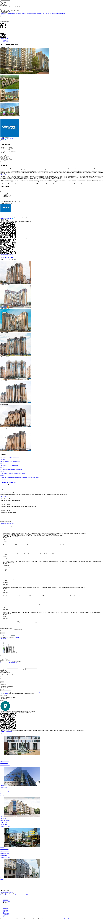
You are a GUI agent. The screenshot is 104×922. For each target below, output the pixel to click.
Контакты (2, 894)
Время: (1, 671)
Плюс (3, 659)
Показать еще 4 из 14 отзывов (6, 628)
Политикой (66, 918)
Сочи (58, 13)
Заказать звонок (3, 29)
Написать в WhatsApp (4, 38)
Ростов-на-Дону (47, 13)
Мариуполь (33, 13)
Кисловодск (23, 13)
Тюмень (61, 13)
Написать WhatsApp (4, 141)
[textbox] (5, 1)
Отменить (18, 661)
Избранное (2, 14)
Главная (4, 896)
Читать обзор (3, 496)
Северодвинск (54, 13)
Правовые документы (9, 894)
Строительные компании (20, 894)
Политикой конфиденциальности (40, 692)
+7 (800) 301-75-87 (4, 22)
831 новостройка (4, 5)
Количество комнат (4, 6)
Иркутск (13, 13)
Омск (43, 13)
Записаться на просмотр (5, 672)
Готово (2, 682)
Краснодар (29, 13)
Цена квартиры (3, 7)
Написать (2, 139)
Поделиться (16, 637)
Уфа (64, 13)
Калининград (18, 13)
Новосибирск (39, 13)
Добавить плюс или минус (6, 521)
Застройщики (5, 900)
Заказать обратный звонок (6, 690)
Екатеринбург (9, 13)
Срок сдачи (2, 10)
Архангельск (3, 13)
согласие (13, 635)
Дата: (1, 670)
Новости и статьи (6, 901)
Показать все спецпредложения (6, 254)
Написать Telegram (4, 140)
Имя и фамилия (3, 668)
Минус (7, 659)
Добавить (14, 661)
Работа (27, 894)
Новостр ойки (5, 899)
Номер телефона (21, 668)
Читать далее (3, 174)
